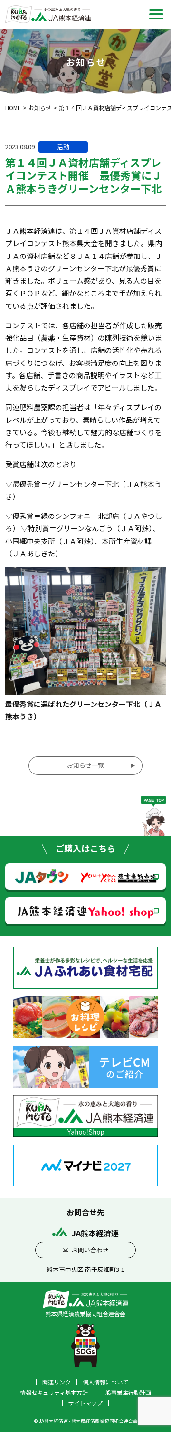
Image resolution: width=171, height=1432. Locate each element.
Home (13, 108)
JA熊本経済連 (86, 910)
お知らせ (39, 108)
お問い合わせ (90, 1249)
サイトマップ (85, 1403)
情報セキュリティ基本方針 (54, 1392)
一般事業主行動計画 (125, 1392)
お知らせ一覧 (85, 765)
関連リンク (56, 1382)
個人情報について (105, 1382)
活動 (63, 146)
